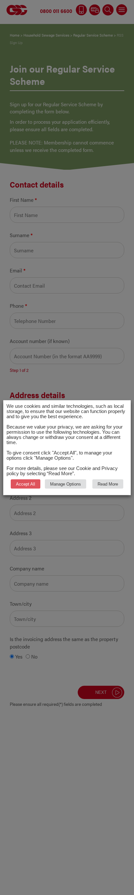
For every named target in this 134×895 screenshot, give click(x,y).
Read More (108, 483)
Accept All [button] (25, 483)
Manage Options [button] (65, 483)
